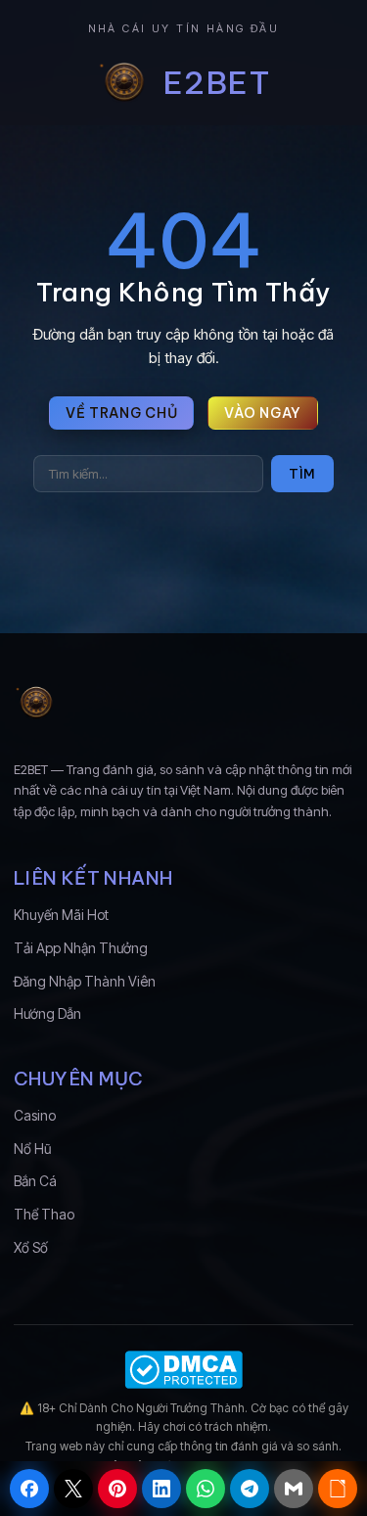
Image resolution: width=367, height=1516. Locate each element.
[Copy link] (337, 1488)
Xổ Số (31, 1247)
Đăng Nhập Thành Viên (85, 981)
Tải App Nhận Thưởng (81, 948)
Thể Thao (44, 1214)
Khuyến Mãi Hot (61, 914)
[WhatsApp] (205, 1488)
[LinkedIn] (161, 1488)
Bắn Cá (35, 1180)
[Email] (293, 1488)
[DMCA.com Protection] (183, 1370)
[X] (73, 1488)
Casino (35, 1115)
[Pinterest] (117, 1488)
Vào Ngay (262, 413)
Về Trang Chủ (121, 413)
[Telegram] (249, 1488)
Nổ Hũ (32, 1148)
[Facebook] (29, 1488)
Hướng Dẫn (47, 1013)
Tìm (302, 474)
